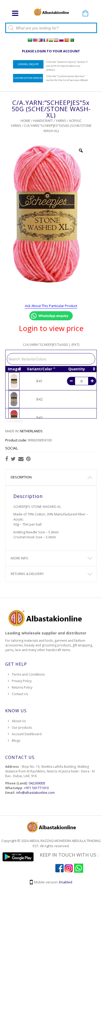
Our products (22, 727)
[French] (45, 40)
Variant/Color (39, 368)
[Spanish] (66, 40)
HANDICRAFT (43, 120)
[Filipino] (40, 40)
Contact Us (20, 694)
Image (14, 368)
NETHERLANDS (31, 431)
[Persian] (56, 40)
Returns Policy (22, 687)
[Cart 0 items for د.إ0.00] (85, 13)
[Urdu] (71, 40)
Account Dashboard (27, 734)
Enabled (65, 882)
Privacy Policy (22, 681)
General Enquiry (28, 64)
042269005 (37, 783)
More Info (19, 558)
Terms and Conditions (28, 674)
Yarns (61, 120)
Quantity (76, 368)
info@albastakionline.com (35, 792)
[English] (35, 40)
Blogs (16, 740)
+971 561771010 (36, 788)
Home (25, 120)
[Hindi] (50, 40)
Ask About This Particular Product (51, 305)
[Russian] (61, 40)
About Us (19, 721)
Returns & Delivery (27, 573)
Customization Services (28, 78)
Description (21, 477)
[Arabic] (29, 40)
